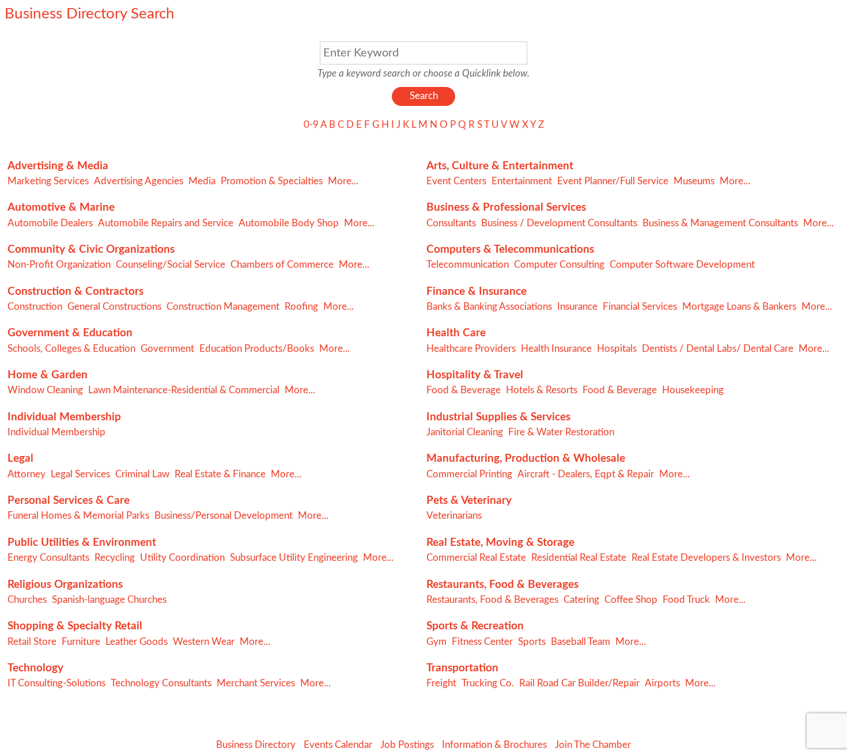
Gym (436, 642)
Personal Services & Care (68, 500)
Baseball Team (580, 642)
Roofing (301, 306)
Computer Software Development (682, 264)
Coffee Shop (630, 600)
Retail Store (31, 642)
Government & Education (70, 333)
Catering (581, 600)
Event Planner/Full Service (612, 181)
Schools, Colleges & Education (71, 349)
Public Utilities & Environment (81, 542)
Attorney (26, 474)
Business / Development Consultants (559, 223)
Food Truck (686, 600)
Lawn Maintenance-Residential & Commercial (183, 390)
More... (343, 181)
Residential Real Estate (578, 558)
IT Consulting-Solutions (56, 683)
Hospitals (617, 349)
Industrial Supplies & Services (498, 417)
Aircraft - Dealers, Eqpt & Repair (585, 474)
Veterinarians (454, 516)
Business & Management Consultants (720, 223)
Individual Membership (64, 417)
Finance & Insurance (476, 291)
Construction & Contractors (75, 291)
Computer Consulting (559, 264)
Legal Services (80, 474)
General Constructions (114, 306)
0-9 (311, 125)
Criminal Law (142, 474)
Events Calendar (338, 745)
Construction (34, 306)
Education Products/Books (256, 349)
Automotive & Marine (61, 207)
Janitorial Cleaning (464, 432)
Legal (20, 458)
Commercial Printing (469, 474)
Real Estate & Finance (220, 474)
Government (167, 349)
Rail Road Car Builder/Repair (579, 683)
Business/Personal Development (223, 516)
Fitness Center (482, 642)
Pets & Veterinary (469, 500)
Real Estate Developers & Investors (706, 558)
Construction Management (223, 306)
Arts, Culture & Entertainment (499, 166)
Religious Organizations (65, 584)
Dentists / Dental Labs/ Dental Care (717, 349)
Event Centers (456, 181)
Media (201, 181)
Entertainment (521, 181)
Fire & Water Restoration (561, 432)
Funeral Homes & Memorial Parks (78, 516)
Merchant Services (256, 683)
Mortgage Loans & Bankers (739, 306)
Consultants (451, 223)
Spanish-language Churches (109, 600)
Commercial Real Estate (476, 558)
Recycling (114, 558)
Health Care (456, 333)
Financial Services (640, 306)
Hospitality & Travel (474, 375)
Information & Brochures (494, 745)
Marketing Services (48, 181)
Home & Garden (47, 375)
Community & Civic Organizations (91, 249)
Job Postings (407, 745)
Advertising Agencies (138, 181)
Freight (441, 683)
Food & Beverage (463, 390)
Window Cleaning (45, 390)
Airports (662, 683)
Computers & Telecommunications (510, 249)
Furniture (81, 642)
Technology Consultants (161, 683)
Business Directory (256, 745)
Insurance (577, 306)
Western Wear (204, 642)
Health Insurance (556, 349)
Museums (694, 181)
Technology (35, 668)
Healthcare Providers (471, 349)
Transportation (462, 668)
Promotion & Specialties (272, 181)
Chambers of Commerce (282, 264)
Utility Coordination (182, 558)
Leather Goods (136, 642)
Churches (27, 600)
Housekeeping (693, 390)
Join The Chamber (593, 745)
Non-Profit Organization (59, 264)
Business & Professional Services (506, 207)
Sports (532, 642)
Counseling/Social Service (170, 264)
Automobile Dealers (50, 223)
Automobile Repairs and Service (165, 223)
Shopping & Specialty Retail (74, 626)
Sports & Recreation (475, 626)
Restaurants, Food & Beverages (502, 584)
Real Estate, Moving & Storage (500, 542)
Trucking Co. (488, 683)
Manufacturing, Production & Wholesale (525, 458)
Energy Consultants (48, 558)
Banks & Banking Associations (489, 306)
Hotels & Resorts (541, 390)
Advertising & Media (57, 166)
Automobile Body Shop (289, 223)
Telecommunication (467, 264)
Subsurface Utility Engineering (294, 558)
